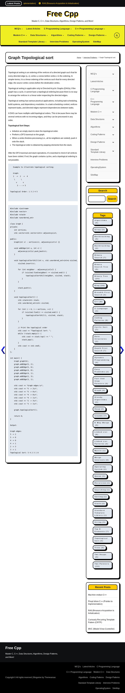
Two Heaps (101, 556)
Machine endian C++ (97, 595)
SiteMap (97, 42)
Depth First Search (101, 349)
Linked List (101, 433)
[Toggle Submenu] (113, 74)
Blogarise (37, 677)
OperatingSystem (80, 42)
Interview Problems (59, 42)
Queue (100, 476)
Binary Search (100, 256)
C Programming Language (57, 29)
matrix (100, 451)
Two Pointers (102, 565)
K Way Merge (102, 424)
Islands (101, 416)
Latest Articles (33, 29)
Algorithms (57, 35)
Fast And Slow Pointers (101, 381)
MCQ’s (18, 29)
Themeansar (50, 677)
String (100, 522)
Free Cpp (62, 14)
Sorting (101, 497)
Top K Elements (102, 530)
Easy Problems (102, 370)
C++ (99, 302)
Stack (100, 503)
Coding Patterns (75, 35)
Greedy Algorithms (101, 399)
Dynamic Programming (102, 360)
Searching (102, 490)
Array (100, 230)
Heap (99, 409)
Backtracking (102, 238)
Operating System (101, 468)
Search (102, 190)
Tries (99, 548)
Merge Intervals (102, 459)
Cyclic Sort (101, 328)
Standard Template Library (32, 42)
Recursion (102, 483)
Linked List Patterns (101, 443)
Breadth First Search (102, 294)
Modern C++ (19, 35)
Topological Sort (101, 540)
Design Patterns (97, 35)
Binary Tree (101, 277)
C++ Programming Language (89, 29)
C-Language (101, 310)
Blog (100, 285)
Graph (100, 390)
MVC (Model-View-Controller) (101, 629)
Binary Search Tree (101, 267)
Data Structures (38, 35)
